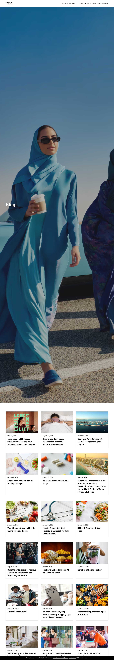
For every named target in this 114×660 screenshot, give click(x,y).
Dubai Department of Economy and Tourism (64, 658)
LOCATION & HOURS (102, 3)
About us (65, 3)
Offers (87, 3)
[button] (73, 3)
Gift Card (93, 3)
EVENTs (81, 3)
